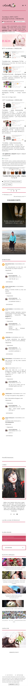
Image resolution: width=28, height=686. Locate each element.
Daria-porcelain (9, 417)
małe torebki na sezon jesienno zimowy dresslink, (12, 162)
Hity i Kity (7, 181)
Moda (4, 184)
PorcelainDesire (9, 422)
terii (6, 368)
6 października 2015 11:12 (14, 368)
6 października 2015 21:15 (15, 299)
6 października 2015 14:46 (18, 393)
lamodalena (8, 393)
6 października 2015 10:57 (17, 337)
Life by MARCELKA (13, 275)
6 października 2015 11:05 (19, 358)
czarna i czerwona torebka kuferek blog (16, 160)
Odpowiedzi (10, 273)
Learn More (11, 684)
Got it (17, 684)
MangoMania (8, 358)
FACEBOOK (10, 675)
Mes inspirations (9, 264)
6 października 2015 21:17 (15, 324)
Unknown (7, 337)
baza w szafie (20, 165)
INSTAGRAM (20, 675)
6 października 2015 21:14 (15, 276)
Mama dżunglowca (10, 286)
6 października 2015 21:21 (15, 382)
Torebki (9, 184)
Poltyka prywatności (8, 537)
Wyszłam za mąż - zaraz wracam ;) (14, 608)
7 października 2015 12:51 (15, 430)
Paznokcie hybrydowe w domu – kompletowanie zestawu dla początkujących (14, 596)
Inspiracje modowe (16, 181)
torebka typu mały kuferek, (12, 165)
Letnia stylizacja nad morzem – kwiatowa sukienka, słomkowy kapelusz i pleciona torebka (14, 582)
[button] (20, 2)
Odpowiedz (8, 270)
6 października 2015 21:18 (15, 348)
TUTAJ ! (13, 178)
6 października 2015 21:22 (15, 406)
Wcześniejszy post (19, 196)
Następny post (8, 194)
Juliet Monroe (9, 309)
